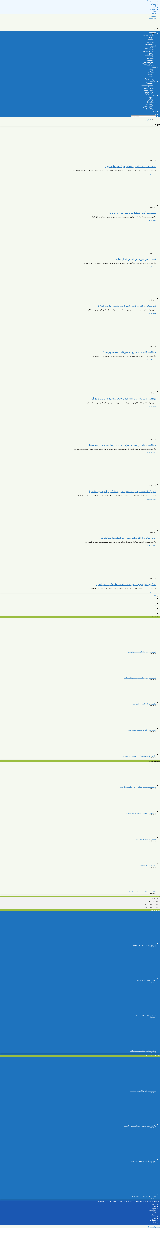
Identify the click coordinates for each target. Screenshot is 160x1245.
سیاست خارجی (148, 78)
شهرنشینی (149, 42)
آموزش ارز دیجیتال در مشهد (152, 907)
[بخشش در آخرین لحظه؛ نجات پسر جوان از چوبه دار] (128, 205)
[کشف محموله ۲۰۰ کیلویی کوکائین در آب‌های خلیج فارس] (128, 159)
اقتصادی (153, 46)
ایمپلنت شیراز (156, 898)
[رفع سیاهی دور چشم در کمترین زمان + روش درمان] (140, 890)
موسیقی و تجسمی (147, 85)
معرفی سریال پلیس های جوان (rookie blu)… (142, 1161)
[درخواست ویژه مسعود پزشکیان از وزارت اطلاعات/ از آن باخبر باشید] (140, 785)
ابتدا (155, 595)
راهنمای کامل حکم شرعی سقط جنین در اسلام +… (140, 730)
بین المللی (149, 72)
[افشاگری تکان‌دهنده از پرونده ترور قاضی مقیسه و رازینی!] (128, 345)
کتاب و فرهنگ (148, 93)
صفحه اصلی (152, 32)
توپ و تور (150, 100)
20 (155, 608)
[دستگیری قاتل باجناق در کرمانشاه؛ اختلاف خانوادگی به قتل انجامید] (128, 577)
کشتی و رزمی (148, 106)
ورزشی (154, 95)
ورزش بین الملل (148, 108)
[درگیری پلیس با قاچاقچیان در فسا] (140, 837)
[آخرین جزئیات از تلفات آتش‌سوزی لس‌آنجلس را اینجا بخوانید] (128, 530)
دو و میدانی (149, 102)
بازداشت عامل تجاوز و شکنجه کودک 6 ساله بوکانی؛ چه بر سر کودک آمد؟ (123, 398)
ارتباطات (150, 49)
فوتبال (151, 97)
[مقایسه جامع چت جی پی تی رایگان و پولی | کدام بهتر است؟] (128, 978)
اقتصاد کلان (149, 55)
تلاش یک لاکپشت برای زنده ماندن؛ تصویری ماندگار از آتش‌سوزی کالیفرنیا (122, 491)
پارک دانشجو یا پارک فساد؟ (148, 865)
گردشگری (149, 86)
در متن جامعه (148, 88)
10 (155, 598)
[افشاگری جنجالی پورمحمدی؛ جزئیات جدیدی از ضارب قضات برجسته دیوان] (128, 438)
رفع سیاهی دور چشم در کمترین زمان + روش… (141, 891)
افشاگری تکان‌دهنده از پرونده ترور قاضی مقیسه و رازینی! (129, 352)
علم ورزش (149, 104)
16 (155, 605)
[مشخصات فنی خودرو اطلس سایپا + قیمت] (128, 1089)
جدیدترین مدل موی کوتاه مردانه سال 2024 (143, 1051)
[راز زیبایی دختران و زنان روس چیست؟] (128, 943)
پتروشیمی (149, 60)
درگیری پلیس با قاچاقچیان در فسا (146, 839)
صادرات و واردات (147, 63)
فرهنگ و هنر (152, 81)
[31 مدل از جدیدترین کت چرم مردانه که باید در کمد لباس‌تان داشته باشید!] (130, 1014)
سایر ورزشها (149, 109)
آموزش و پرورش (147, 35)
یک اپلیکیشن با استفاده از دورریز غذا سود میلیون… (141, 813)
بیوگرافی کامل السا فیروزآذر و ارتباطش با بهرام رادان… (139, 756)
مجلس (151, 69)
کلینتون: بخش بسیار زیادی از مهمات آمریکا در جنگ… (140, 678)
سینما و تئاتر (149, 83)
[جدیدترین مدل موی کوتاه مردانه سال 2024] (128, 1049)
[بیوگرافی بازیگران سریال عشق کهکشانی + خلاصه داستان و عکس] (128, 1124)
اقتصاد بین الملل (148, 51)
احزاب (151, 70)
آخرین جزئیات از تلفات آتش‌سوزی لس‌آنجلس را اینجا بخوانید (128, 538)
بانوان (151, 99)
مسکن (151, 53)
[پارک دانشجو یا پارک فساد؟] (140, 863)
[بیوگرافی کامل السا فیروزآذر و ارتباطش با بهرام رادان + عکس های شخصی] (140, 754)
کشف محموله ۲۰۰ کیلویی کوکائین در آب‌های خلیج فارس (130, 166)
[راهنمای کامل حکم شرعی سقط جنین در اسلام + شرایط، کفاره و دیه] (140, 728)
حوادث (151, 37)
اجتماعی (153, 33)
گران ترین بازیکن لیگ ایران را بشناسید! (144, 704)
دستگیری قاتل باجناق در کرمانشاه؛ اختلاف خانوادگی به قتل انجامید (126, 584)
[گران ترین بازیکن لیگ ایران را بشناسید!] (140, 702)
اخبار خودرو (149, 48)
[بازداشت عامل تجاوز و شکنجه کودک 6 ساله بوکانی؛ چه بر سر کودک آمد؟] (128, 391)
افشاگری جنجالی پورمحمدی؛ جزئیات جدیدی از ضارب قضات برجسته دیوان (122, 445)
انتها (155, 613)
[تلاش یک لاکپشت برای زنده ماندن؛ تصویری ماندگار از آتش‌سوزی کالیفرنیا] (128, 484)
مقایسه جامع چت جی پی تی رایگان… (144, 980)
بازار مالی (150, 58)
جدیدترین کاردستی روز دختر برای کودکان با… (142, 1196)
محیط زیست (149, 44)
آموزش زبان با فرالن (154, 901)
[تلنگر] (156, 25)
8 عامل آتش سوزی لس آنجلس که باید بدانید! (135, 259)
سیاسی (154, 67)
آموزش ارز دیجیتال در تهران (152, 904)
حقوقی (150, 74)
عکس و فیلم (152, 111)
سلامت (150, 40)
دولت (151, 76)
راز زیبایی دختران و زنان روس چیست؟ (144, 945)
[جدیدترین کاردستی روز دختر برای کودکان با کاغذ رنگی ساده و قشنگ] (128, 1194)
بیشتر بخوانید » (151, 174)
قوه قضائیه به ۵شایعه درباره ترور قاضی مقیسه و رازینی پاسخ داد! (126, 306)
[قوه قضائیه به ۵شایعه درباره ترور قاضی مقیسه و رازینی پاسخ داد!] (128, 298)
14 (155, 601)
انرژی (151, 56)
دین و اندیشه (149, 92)
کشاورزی (150, 65)
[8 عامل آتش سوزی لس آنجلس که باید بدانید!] (128, 252)
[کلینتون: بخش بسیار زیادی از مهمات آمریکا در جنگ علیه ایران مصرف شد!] (140, 676)
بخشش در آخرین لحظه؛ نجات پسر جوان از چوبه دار (132, 213)
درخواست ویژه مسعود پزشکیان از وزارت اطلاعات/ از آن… (138, 787)
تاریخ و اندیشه (148, 90)
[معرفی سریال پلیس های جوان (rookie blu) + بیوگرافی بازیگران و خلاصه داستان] (128, 1159)
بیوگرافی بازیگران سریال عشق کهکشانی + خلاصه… (140, 1126)
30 (155, 610)
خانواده (150, 39)
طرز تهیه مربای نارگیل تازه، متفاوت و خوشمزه (142, 652)
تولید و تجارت (148, 62)
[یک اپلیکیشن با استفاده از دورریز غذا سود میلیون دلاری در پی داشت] (140, 811)
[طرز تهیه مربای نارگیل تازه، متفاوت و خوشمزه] (128, 650)
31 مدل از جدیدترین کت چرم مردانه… (144, 1015)
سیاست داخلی (148, 79)
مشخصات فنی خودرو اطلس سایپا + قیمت (143, 1091)
